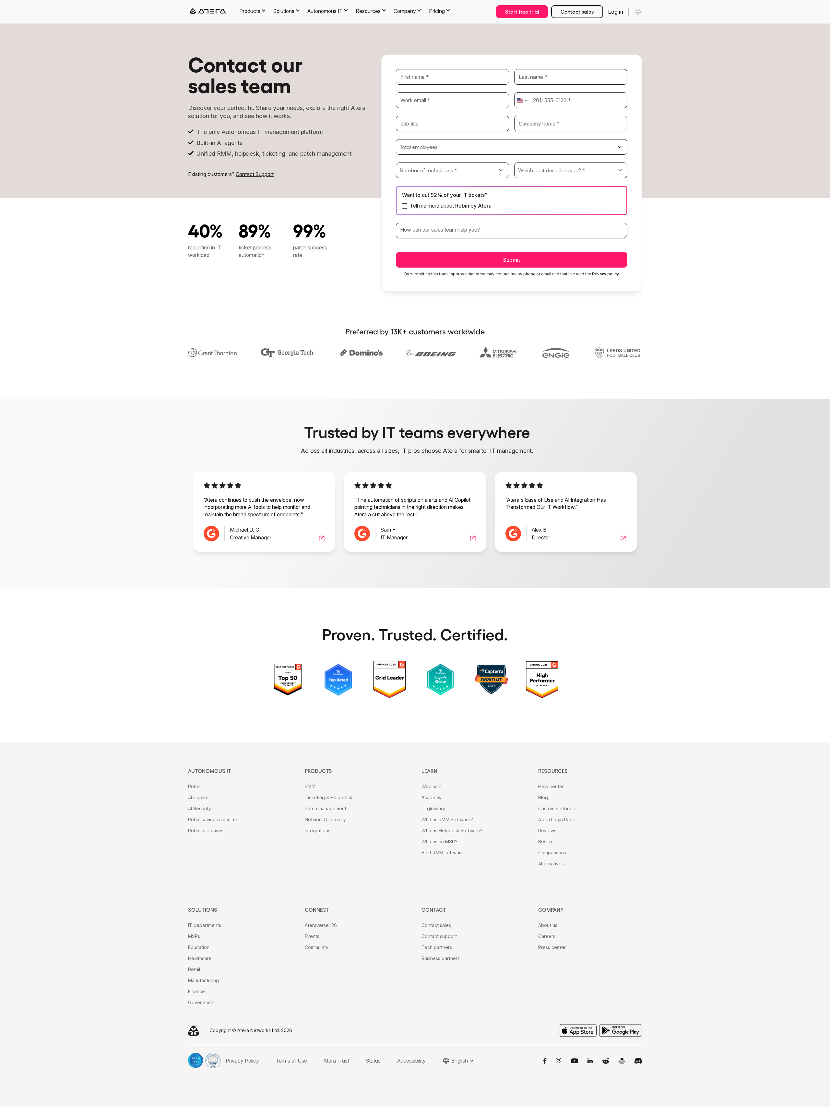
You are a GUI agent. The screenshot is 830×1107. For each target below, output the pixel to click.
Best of (546, 841)
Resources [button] (368, 11)
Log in (615, 11)
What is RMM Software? (447, 819)
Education (198, 947)
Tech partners (436, 947)
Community (316, 947)
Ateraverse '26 (321, 925)
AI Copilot (198, 797)
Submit (511, 260)
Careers (546, 936)
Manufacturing (203, 980)
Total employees (420, 147)
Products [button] (249, 11)
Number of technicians (428, 170)
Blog (543, 797)
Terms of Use (291, 1060)
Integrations (317, 830)
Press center (552, 947)
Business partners (440, 958)
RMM (310, 786)
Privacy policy (605, 273)
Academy (431, 797)
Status (373, 1060)
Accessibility (411, 1060)
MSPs (194, 936)
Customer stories (556, 808)
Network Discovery (325, 819)
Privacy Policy (242, 1060)
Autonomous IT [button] (325, 11)
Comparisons (552, 852)
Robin (194, 786)
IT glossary (433, 808)
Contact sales (577, 12)
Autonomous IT (209, 771)
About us (547, 925)
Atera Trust (336, 1060)
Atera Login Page (556, 819)
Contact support (439, 936)
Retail (194, 969)
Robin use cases (205, 830)
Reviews (547, 830)
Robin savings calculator (214, 819)
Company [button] (405, 11)
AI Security (199, 808)
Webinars (431, 786)
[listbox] (511, 147)
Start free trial (522, 12)
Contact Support (255, 174)
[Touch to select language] (638, 12)
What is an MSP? (439, 841)
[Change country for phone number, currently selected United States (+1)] (521, 100)
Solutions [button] (283, 11)
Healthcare (200, 958)
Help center (551, 786)
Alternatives (551, 863)
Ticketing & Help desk (328, 797)
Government (201, 1002)
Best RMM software (442, 852)
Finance (196, 991)
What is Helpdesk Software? (452, 830)
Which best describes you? (551, 170)
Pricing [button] (437, 11)
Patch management (325, 808)
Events (312, 936)
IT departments (204, 925)
